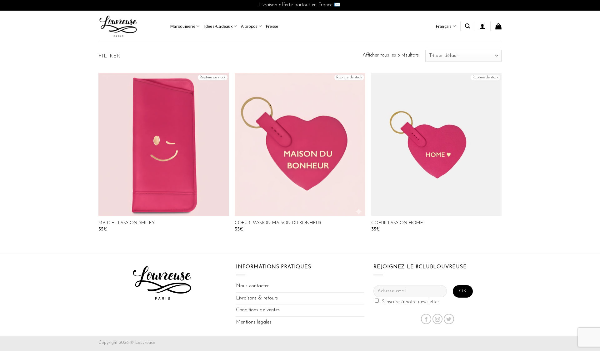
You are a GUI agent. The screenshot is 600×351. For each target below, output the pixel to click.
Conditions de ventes (258, 310)
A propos (249, 26)
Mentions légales (253, 322)
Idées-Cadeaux (218, 26)
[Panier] (498, 26)
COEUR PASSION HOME (397, 223)
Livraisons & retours (257, 298)
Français (444, 26)
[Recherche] (467, 26)
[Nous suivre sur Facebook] (426, 319)
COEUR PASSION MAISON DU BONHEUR (278, 223)
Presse (272, 26)
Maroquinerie (182, 26)
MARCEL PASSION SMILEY (126, 223)
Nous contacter (252, 286)
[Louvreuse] (129, 26)
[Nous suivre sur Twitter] (449, 319)
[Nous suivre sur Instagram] (437, 319)
